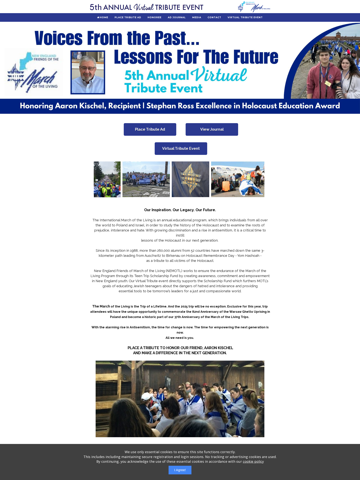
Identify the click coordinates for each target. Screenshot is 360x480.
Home (104, 17)
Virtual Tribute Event (245, 17)
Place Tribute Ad (128, 17)
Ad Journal (177, 17)
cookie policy (253, 461)
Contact (214, 17)
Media (196, 17)
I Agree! (180, 470)
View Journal (212, 129)
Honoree (154, 17)
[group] (180, 69)
